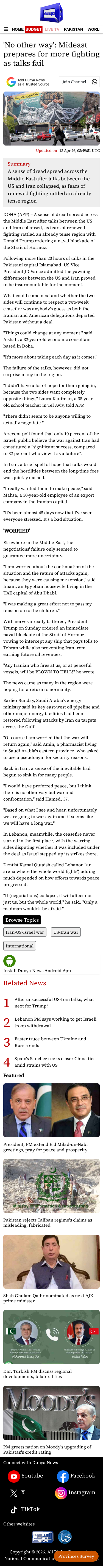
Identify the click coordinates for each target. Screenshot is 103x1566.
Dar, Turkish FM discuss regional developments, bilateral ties (37, 1373)
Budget (34, 29)
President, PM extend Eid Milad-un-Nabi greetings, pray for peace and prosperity (45, 1146)
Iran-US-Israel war (25, 932)
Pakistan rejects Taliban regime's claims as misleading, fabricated (47, 1222)
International (20, 946)
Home (18, 29)
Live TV (52, 29)
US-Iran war (65, 932)
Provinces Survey (76, 1556)
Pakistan (73, 29)
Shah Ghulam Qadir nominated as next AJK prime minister (48, 1298)
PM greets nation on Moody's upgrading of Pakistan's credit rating (47, 1449)
